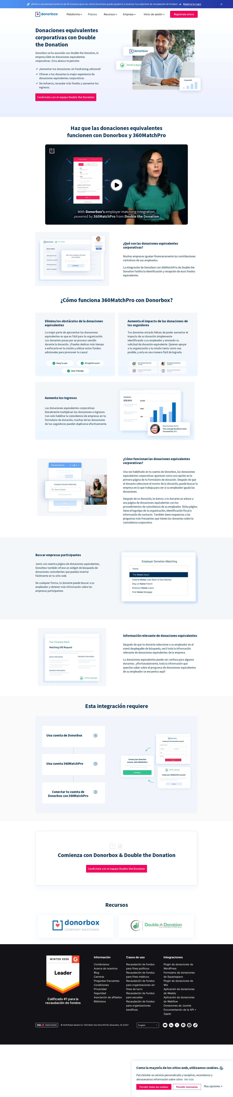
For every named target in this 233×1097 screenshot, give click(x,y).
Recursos (109, 14)
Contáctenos (101, 964)
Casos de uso (135, 957)
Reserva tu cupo (192, 4)
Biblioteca (100, 1001)
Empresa (128, 14)
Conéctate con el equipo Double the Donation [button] (65, 97)
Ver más (189, 1079)
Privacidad (100, 989)
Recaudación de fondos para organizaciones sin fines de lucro (140, 985)
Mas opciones (212, 1086)
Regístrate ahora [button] (184, 14)
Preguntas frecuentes (106, 980)
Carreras (99, 976)
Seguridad (100, 993)
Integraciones (173, 957)
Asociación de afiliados (108, 997)
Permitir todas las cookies (153, 1087)
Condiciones (101, 985)
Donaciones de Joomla (177, 1005)
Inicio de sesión (153, 14)
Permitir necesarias (187, 1087)
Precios (92, 14)
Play (116, 185)
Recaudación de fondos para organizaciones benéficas (140, 1005)
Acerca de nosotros (105, 968)
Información (102, 957)
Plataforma (73, 14)
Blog (96, 972)
